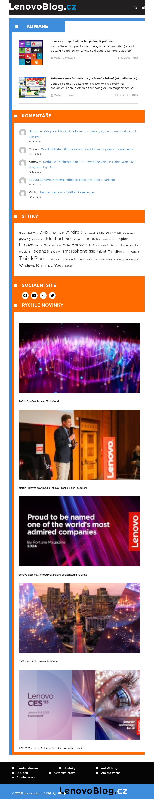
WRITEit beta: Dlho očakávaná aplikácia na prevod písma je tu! (87, 149)
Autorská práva (64, 773)
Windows (118, 260)
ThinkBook (116, 251)
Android (74, 232)
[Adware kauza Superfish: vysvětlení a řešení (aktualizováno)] (32, 87)
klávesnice (109, 239)
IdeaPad (54, 239)
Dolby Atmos (113, 233)
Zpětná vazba (111, 773)
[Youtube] (60, 793)
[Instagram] (54, 793)
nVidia (134, 245)
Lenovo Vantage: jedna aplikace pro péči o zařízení (77, 179)
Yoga (58, 266)
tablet (101, 251)
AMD (44, 232)
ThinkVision (54, 259)
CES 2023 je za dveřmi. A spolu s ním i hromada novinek (50, 748)
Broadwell (90, 233)
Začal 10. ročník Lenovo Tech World (39, 401)
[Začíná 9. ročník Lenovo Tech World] (79, 618)
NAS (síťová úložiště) (101, 245)
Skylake (56, 251)
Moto (66, 245)
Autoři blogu (110, 768)
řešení (69, 266)
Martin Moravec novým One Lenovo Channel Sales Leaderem (53, 488)
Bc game (35, 131)
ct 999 (33, 179)
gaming (25, 239)
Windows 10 (29, 266)
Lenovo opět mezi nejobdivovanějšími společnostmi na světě (53, 575)
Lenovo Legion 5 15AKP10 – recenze (67, 192)
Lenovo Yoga (42, 245)
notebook (121, 245)
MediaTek (56, 245)
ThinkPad (32, 259)
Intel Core (79, 239)
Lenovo (26, 245)
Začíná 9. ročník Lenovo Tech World (39, 661)
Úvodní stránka (27, 768)
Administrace (25, 777)
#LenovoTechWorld (28, 233)
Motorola (80, 245)
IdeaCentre (38, 239)
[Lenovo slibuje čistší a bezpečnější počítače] (31, 52)
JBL (88, 239)
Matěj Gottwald (64, 58)
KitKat (96, 239)
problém (24, 251)
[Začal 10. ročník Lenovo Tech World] (79, 358)
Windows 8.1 (132, 260)
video (89, 260)
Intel (68, 239)
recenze (40, 251)
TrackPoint (70, 259)
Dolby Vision (129, 233)
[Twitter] (49, 793)
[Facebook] (65, 793)
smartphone (74, 251)
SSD (92, 251)
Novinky (69, 768)
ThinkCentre (132, 252)
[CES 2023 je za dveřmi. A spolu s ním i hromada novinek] (79, 705)
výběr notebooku (103, 260)
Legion (122, 239)
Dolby (100, 233)
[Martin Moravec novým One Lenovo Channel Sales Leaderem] (79, 445)
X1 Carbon (47, 266)
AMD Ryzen (57, 233)
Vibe (82, 260)
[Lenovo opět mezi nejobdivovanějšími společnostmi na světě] (79, 531)
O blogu (22, 773)
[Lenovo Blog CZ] (53, 7)
